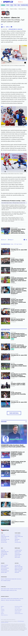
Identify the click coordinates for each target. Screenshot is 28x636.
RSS (1, 607)
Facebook (2, 609)
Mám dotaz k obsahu (18, 609)
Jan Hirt (16, 537)
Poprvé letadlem (4, 566)
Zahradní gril (12, 590)
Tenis (15, 5)
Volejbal (12, 372)
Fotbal (7, 5)
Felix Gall (16, 540)
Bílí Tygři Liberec (18, 244)
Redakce (2, 606)
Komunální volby (4, 542)
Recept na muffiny (18, 551)
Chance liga (3, 550)
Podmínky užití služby (18, 606)
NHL (1, 557)
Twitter (2, 612)
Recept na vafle (17, 555)
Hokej (11, 5)
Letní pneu (21, 598)
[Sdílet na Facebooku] (24, 239)
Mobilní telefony (4, 598)
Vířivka (15, 590)
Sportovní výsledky (14, 248)
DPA (20, 621)
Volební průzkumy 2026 (5, 536)
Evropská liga (13, 298)
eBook (4, 26)
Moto (19, 5)
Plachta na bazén (6, 588)
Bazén (2, 588)
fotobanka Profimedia (4, 622)
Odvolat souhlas (17, 612)
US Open (12, 276)
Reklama (2, 613)
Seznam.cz (20, 1)
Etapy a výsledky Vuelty (19, 536)
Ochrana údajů (17, 607)
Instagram (2, 610)
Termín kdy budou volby (5, 539)
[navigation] (2, 2)
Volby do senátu (3, 540)
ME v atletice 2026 (4, 554)
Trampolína (12, 588)
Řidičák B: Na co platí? (18, 569)
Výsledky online (24, 5)
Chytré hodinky (12, 600)
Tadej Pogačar (17, 539)
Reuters (22, 621)
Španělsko (13, 363)
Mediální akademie (18, 610)
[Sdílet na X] (26, 239)
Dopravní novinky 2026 (19, 568)
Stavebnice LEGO (10, 598)
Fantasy (3, 5)
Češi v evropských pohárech (5, 580)
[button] (14, 54)
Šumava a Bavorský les (5, 568)
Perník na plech (17, 557)
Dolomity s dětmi (4, 572)
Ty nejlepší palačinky (18, 550)
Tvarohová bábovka (18, 554)
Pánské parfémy (18, 600)
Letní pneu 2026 (17, 565)
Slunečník (15, 588)
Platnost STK (17, 572)
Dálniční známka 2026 (18, 566)
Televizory (7, 600)
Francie (12, 391)
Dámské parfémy (16, 598)
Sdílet (9, 26)
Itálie (12, 267)
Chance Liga (13, 332)
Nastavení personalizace (19, 613)
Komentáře (4, 421)
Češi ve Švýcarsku (4, 569)
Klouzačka (19, 588)
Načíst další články (14, 413)
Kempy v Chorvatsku (4, 565)
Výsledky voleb (3, 537)
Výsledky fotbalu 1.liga (4, 551)
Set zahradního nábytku (5, 590)
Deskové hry (3, 600)
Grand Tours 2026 (18, 542)
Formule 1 (13, 308)
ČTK (2, 24)
